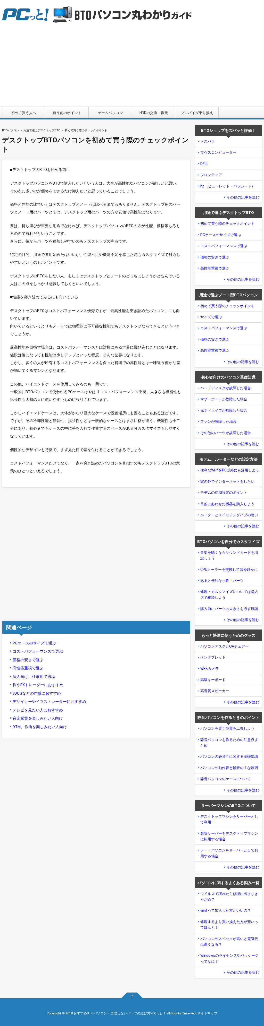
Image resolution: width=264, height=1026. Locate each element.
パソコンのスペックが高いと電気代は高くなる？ (229, 941)
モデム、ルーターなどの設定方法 (229, 459)
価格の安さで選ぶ (28, 660)
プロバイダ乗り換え (197, 113)
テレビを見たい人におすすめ (38, 710)
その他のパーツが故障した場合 (225, 433)
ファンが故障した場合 (218, 421)
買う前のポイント (67, 113)
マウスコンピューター (218, 152)
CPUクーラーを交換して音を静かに (229, 569)
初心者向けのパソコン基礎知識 (228, 377)
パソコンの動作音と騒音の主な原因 (229, 768)
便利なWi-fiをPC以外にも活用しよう (229, 470)
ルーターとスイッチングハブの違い (229, 515)
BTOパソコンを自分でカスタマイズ (228, 541)
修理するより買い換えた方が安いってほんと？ (229, 924)
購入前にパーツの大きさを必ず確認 (229, 609)
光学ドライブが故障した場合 (223, 410)
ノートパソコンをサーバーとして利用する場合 (229, 853)
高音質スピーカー (214, 691)
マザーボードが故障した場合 (223, 399)
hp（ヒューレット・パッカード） (227, 186)
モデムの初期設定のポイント (223, 492)
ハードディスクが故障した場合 (225, 388)
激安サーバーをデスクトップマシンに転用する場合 (229, 836)
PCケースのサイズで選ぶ (34, 643)
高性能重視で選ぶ (28, 668)
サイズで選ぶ (211, 317)
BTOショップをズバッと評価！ (228, 130)
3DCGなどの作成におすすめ (37, 693)
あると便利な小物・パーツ (222, 581)
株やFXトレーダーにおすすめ (38, 685)
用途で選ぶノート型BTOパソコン (228, 295)
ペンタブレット (213, 657)
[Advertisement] (132, 68)
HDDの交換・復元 (153, 113)
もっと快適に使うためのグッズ (228, 635)
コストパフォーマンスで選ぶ (38, 651)
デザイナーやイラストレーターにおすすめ (49, 701)
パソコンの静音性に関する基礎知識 (229, 756)
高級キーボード (213, 680)
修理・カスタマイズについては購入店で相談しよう (229, 594)
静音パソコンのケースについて (225, 779)
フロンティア (211, 175)
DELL (204, 164)
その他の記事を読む (243, 197)
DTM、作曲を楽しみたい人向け (40, 727)
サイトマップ (207, 1013)
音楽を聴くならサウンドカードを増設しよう (229, 555)
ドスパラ (207, 141)
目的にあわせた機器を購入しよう (227, 504)
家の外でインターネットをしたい (227, 481)
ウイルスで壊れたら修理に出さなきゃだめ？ (229, 896)
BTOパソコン (10, 130)
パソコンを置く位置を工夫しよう (227, 728)
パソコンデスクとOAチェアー (224, 646)
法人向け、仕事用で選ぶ (34, 676)
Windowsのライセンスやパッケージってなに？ (229, 958)
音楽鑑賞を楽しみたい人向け (38, 718)
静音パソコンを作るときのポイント (228, 717)
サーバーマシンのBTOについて (228, 805)
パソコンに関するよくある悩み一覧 (228, 883)
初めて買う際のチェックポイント (227, 223)
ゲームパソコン (110, 113)
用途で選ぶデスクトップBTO (41, 130)
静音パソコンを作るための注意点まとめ (229, 742)
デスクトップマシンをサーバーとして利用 (229, 819)
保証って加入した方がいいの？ (225, 910)
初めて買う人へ (23, 113)
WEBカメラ (209, 669)
